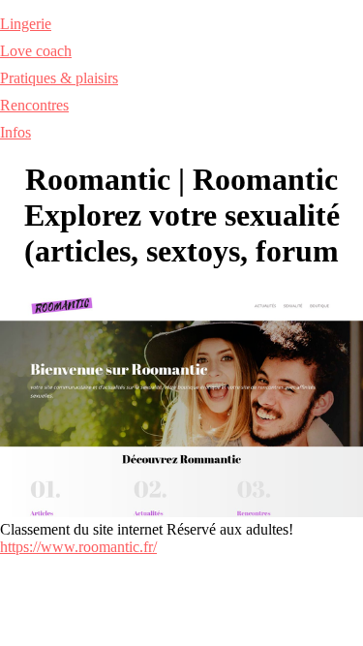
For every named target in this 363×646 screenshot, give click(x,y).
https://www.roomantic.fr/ (78, 546)
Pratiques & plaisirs (59, 78)
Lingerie (25, 23)
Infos (15, 132)
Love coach (36, 51)
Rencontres (34, 105)
